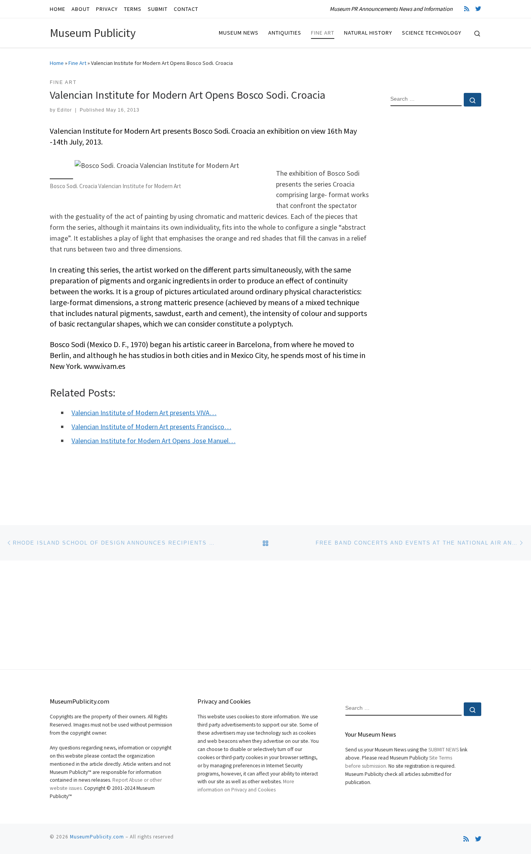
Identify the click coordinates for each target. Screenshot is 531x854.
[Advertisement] (435, 238)
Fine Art (77, 62)
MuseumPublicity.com (97, 836)
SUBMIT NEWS (443, 749)
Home (57, 62)
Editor (64, 110)
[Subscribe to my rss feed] (466, 8)
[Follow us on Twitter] (478, 8)
